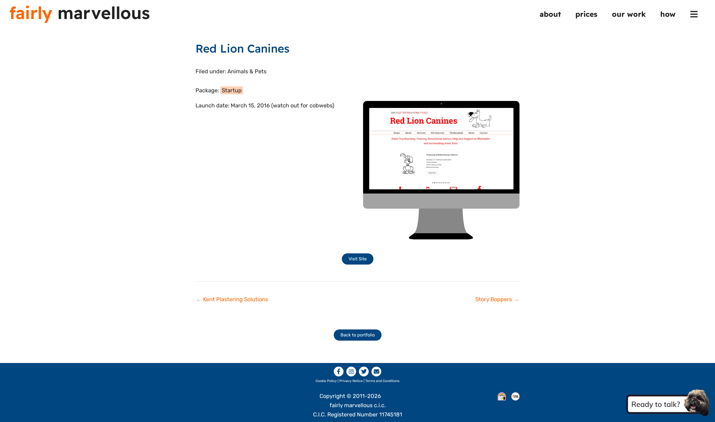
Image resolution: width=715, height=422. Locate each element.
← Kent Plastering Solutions (232, 299)
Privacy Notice (351, 381)
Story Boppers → (497, 299)
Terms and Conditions (382, 381)
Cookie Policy (326, 381)
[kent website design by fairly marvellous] (515, 396)
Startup (232, 90)
